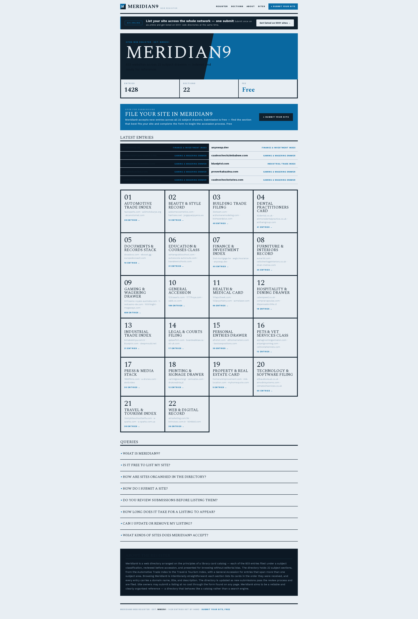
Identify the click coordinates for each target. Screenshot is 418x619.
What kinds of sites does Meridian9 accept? (165, 535)
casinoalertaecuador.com (139, 155)
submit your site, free (215, 609)
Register (222, 6)
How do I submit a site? (145, 488)
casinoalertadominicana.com (141, 179)
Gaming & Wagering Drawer (190, 156)
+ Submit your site (283, 6)
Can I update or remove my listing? (157, 523)
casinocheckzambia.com (138, 163)
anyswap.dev (220, 147)
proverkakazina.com (224, 171)
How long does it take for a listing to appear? (169, 512)
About (251, 6)
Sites (261, 6)
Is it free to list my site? (146, 465)
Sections (237, 6)
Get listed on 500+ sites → (275, 23)
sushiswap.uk (131, 147)
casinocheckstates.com (227, 179)
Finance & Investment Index (190, 148)
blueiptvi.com (220, 163)
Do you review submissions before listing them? (170, 500)
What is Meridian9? (141, 453)
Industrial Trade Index (281, 164)
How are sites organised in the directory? (164, 477)
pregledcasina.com (135, 171)
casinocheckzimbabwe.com (229, 155)
